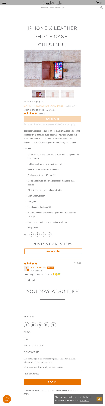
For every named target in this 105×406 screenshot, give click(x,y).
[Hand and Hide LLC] (52, 2)
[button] (30, 113)
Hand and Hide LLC (38, 390)
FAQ (26, 339)
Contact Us (31, 352)
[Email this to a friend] (49, 234)
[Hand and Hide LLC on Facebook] (27, 324)
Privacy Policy (33, 345)
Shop (27, 332)
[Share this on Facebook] (37, 234)
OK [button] (99, 399)
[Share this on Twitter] (31, 234)
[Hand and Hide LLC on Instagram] (47, 324)
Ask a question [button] (53, 251)
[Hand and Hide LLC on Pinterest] (40, 324)
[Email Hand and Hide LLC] (54, 324)
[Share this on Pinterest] (43, 234)
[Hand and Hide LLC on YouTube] (34, 324)
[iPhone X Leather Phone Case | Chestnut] (52, 68)
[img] (30, 263)
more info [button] (84, 400)
